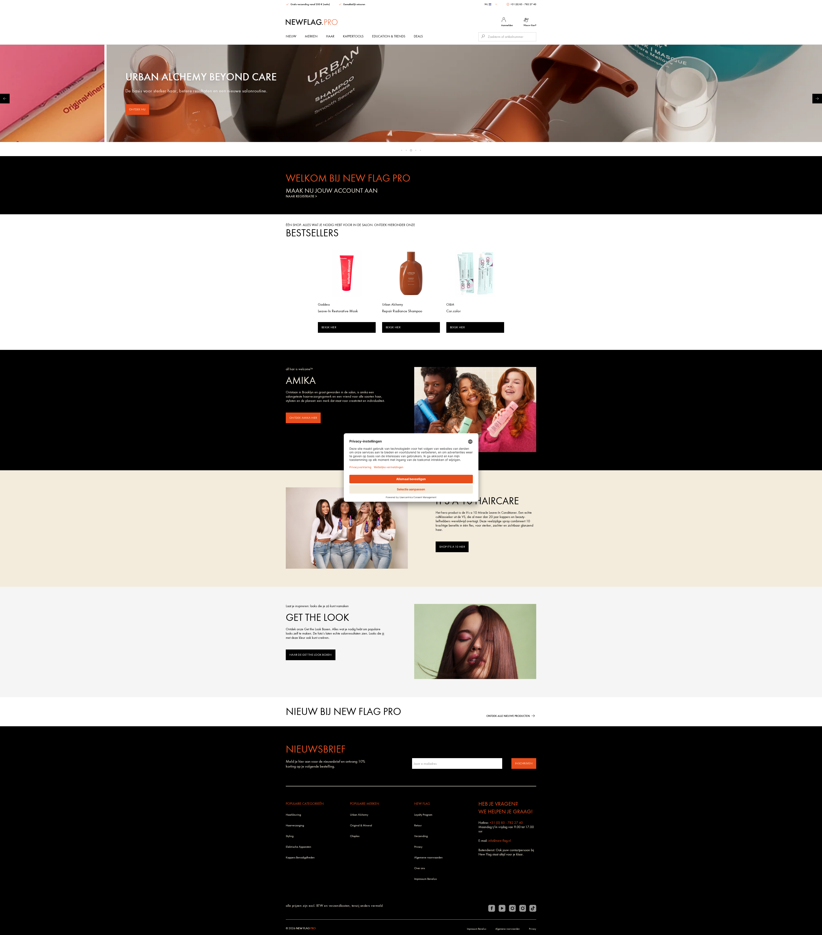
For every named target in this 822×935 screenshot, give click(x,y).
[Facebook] (491, 908)
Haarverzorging (295, 825)
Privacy (418, 847)
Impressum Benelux (425, 879)
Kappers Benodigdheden (300, 857)
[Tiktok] (532, 908)
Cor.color (453, 311)
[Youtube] (502, 908)
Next (817, 98)
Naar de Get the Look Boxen (310, 655)
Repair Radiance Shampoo (402, 311)
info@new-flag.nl (499, 841)
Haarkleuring (293, 815)
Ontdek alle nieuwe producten (508, 716)
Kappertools (353, 36)
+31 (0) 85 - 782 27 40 (523, 4)
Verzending (421, 836)
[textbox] (491, 4)
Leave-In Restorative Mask (338, 311)
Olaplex (354, 836)
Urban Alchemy (359, 815)
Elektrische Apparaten (298, 847)
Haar (330, 36)
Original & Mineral (361, 825)
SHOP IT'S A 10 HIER (452, 547)
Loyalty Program (423, 815)
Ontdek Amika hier (303, 418)
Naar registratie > (301, 196)
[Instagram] (512, 908)
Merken (311, 36)
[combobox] (491, 4)
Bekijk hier (329, 327)
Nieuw (291, 36)
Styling (289, 836)
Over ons (419, 868)
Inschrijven (524, 763)
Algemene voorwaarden (428, 857)
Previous (5, 98)
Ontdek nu (83, 109)
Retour (418, 825)
